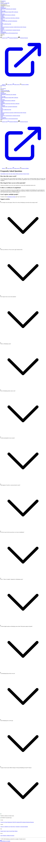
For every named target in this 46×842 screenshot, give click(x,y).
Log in (1, 85)
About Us (4, 84)
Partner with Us (17, 84)
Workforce (5, 835)
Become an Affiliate (25, 84)
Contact (7, 831)
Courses (1, 3)
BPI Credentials (23, 822)
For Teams (5, 3)
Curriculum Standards (24, 826)
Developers (12, 835)
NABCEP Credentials (16, 822)
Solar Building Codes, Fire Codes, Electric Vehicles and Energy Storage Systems (14, 173)
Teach (1, 835)
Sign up (4, 85)
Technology (18, 826)
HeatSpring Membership (13, 37)
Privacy (14, 826)
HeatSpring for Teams (11, 196)
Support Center (5, 37)
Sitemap (16, 831)
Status (13, 831)
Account (10, 831)
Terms (11, 826)
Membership (10, 822)
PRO (8, 3)
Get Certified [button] (3, 4)
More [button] (2, 34)
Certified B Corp (7, 826)
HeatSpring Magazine (30, 822)
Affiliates (8, 835)
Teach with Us (10, 84)
